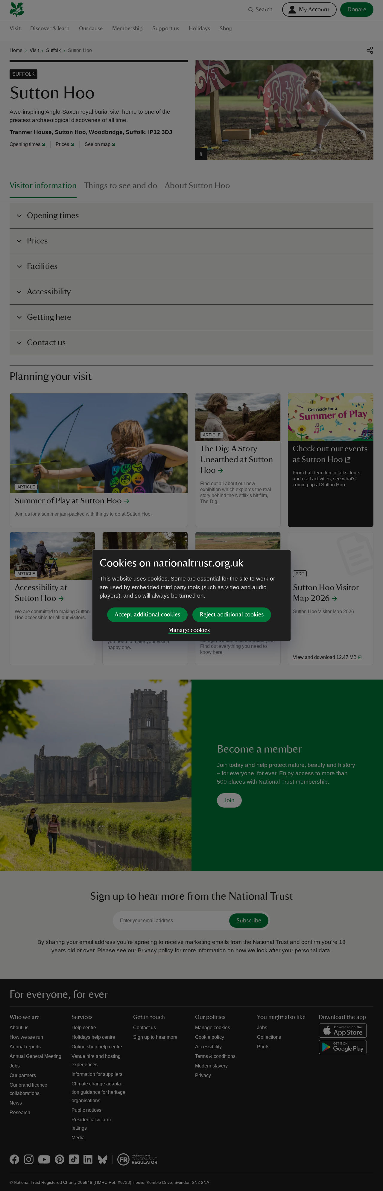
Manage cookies (189, 630)
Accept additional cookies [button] (147, 615)
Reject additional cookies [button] (232, 615)
